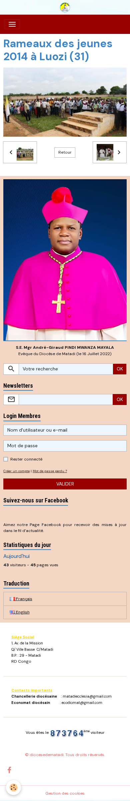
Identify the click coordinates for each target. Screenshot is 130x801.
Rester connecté (26, 459)
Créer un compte (16, 471)
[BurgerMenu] (12, 24)
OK (120, 369)
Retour (65, 152)
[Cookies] (13, 787)
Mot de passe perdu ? (50, 471)
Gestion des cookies (65, 793)
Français (23, 598)
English (22, 612)
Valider (65, 484)
